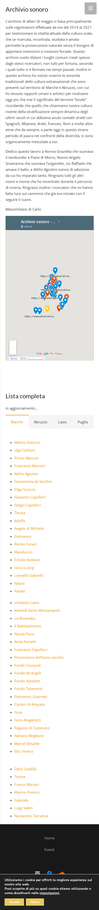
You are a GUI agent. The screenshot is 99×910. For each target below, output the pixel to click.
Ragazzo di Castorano (32, 727)
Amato (19, 591)
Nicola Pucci (24, 633)
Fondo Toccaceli (27, 665)
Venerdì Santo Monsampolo (37, 610)
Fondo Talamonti (28, 688)
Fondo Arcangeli (27, 673)
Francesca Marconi (29, 465)
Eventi (49, 849)
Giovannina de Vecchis (33, 481)
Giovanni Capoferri (30, 497)
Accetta (14, 902)
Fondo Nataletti (27, 680)
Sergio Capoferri (27, 505)
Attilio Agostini (26, 473)
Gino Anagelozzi (27, 719)
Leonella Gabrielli (28, 575)
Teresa (19, 512)
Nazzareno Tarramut (31, 815)
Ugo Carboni (24, 450)
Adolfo (19, 520)
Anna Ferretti (25, 641)
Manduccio (23, 552)
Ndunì (19, 583)
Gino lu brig (24, 567)
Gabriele (21, 800)
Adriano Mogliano (29, 735)
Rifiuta (35, 902)
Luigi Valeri (23, 807)
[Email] (37, 873)
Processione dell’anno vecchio (39, 657)
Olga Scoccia (24, 489)
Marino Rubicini (27, 442)
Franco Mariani (26, 784)
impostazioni (49, 893)
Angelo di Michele (28, 528)
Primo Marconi (26, 458)
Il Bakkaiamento (27, 626)
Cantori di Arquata (29, 704)
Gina (18, 712)
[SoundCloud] (62, 873)
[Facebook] (49, 873)
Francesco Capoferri (30, 649)
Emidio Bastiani (27, 559)
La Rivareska (24, 618)
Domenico (22, 536)
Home (49, 838)
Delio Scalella (25, 768)
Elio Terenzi (23, 751)
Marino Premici (27, 792)
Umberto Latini (26, 602)
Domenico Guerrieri (30, 696)
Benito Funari (25, 544)
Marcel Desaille (26, 743)
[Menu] (91, 8)
